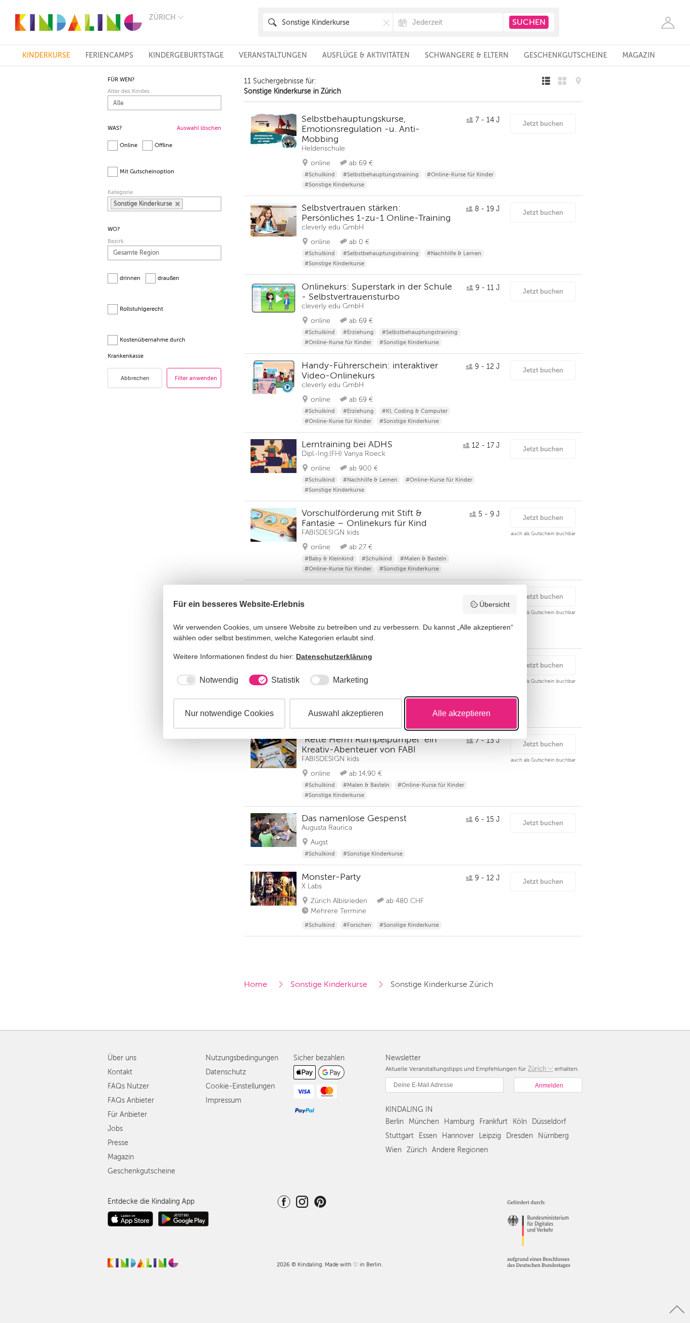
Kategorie (120, 192)
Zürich (417, 1150)
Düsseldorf (549, 1121)
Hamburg (459, 1121)
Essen (428, 1136)
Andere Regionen (460, 1150)
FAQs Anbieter (131, 1100)
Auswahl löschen (199, 128)
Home (255, 984)
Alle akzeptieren (461, 713)
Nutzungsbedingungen (242, 1058)
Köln (520, 1121)
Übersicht (494, 604)
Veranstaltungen (273, 55)
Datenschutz (226, 1072)
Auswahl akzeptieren (345, 713)
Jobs (115, 1128)
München (424, 1121)
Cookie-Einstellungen (240, 1086)
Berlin (394, 1121)
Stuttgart (399, 1136)
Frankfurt (493, 1121)
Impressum (223, 1100)
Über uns (122, 1058)
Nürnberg (553, 1136)
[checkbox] (205, 680)
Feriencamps (109, 55)
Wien (393, 1150)
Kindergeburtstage (186, 55)
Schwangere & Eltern (467, 55)
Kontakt (120, 1072)
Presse (118, 1143)
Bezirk (116, 241)
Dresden (519, 1136)
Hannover (458, 1136)
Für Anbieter (127, 1114)
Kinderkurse (46, 55)
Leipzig (490, 1136)
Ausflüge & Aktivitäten (366, 55)
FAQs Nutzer (128, 1086)
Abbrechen (135, 378)
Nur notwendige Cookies (229, 713)
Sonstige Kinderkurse (328, 984)
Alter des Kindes (129, 91)
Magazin (638, 55)
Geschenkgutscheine (565, 55)
